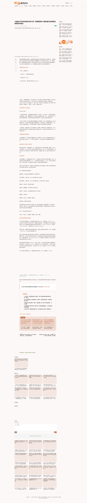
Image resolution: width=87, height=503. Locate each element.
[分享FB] (15, 59)
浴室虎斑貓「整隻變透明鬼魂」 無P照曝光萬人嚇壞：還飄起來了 (38, 309)
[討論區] (15, 65)
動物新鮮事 (16, 5)
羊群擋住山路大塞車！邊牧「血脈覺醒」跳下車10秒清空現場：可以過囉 (38, 303)
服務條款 (39, 497)
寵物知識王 (28, 314)
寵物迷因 (58, 5)
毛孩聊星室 (53, 5)
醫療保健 (34, 5)
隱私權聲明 (45, 497)
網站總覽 (59, 497)
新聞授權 (35, 497)
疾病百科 (39, 5)
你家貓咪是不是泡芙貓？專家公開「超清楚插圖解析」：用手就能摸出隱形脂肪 (38, 306)
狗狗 (21, 314)
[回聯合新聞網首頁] (17, 3)
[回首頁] (21, 3)
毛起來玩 (21, 5)
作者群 (71, 5)
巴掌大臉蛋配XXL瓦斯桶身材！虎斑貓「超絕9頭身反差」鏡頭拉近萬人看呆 (38, 300)
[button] (66, 3)
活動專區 (48, 5)
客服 (32, 497)
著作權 (42, 497)
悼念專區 (62, 5)
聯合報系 (49, 497)
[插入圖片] (53, 432)
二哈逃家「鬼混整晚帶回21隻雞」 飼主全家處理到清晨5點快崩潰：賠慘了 (37, 297)
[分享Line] (15, 62)
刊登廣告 (27, 497)
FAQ (30, 497)
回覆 (55, 432)
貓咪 (24, 314)
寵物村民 (67, 5)
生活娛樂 (30, 5)
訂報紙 (52, 497)
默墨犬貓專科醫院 (46, 286)
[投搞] (68, 3)
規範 (15, 432)
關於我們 (56, 497)
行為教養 (25, 5)
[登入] (69, 3)
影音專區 (43, 5)
